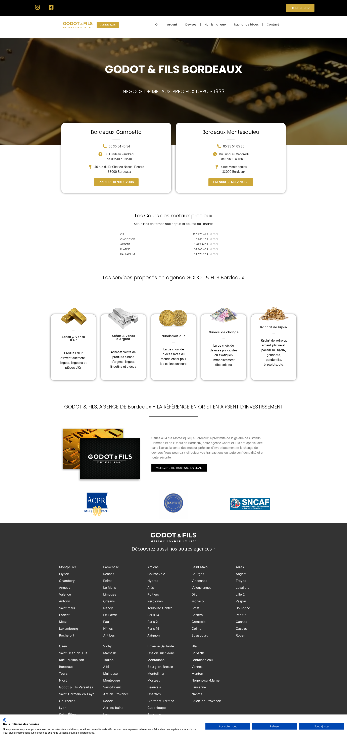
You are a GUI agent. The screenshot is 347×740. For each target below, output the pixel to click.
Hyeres (152, 581)
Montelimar (155, 673)
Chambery (67, 581)
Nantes (197, 694)
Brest (195, 608)
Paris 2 (152, 622)
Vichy (107, 646)
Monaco (198, 601)
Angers (241, 574)
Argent (172, 25)
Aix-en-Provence (116, 694)
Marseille (110, 653)
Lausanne (199, 687)
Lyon (62, 708)
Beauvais (154, 687)
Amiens (152, 567)
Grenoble (198, 622)
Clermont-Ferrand (160, 701)
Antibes (109, 635)
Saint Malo (200, 567)
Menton (197, 673)
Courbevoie (156, 574)
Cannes (241, 622)
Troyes (241, 581)
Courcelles (67, 701)
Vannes (197, 667)
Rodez (108, 701)
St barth (198, 653)
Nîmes (108, 628)
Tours (63, 673)
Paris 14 (153, 615)
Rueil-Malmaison (71, 660)
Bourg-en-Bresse (160, 667)
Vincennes (199, 581)
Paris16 (241, 615)
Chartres (154, 694)
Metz (63, 622)
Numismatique (215, 25)
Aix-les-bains (113, 708)
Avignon (153, 635)
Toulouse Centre (159, 608)
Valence (65, 594)
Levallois (242, 587)
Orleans (109, 601)
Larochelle (111, 567)
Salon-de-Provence (206, 701)
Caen (63, 646)
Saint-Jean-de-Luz (73, 653)
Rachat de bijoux (246, 25)
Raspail (241, 601)
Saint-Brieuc (112, 687)
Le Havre (110, 615)
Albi (106, 667)
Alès (150, 587)
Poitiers (153, 594)
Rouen (240, 635)
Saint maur (67, 608)
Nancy (108, 608)
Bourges (198, 574)
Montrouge (111, 680)
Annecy (64, 587)
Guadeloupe (156, 708)
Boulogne (243, 608)
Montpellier (67, 567)
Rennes (108, 574)
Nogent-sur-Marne (205, 680)
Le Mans (109, 587)
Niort (63, 680)
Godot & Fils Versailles (76, 687)
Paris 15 (153, 628)
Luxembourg (68, 628)
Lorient (64, 615)
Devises (190, 25)
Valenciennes (201, 587)
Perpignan (155, 601)
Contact (273, 25)
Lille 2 (240, 594)
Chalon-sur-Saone (161, 653)
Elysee (64, 574)
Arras (240, 567)
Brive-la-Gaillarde (160, 646)
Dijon (195, 594)
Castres (241, 628)
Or (157, 25)
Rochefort (66, 635)
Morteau (153, 680)
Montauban (155, 660)
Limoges (109, 594)
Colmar (197, 628)
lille (194, 646)
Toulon (108, 660)
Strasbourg (200, 635)
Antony (64, 601)
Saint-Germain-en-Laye (76, 694)
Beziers (197, 615)
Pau (106, 622)
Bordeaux (66, 667)
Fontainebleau (202, 660)
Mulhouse (110, 673)
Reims (107, 581)
